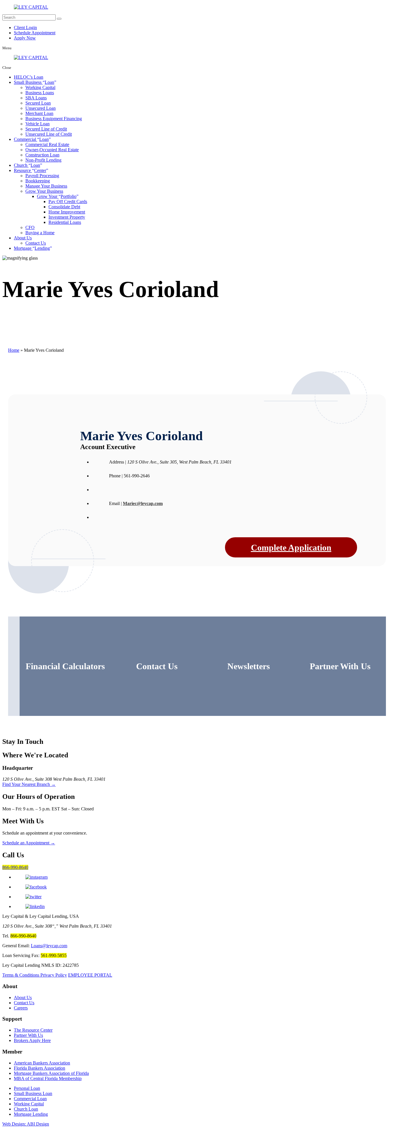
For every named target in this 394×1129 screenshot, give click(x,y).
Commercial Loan (30, 1098)
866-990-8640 (15, 867)
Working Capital (40, 87)
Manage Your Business (46, 186)
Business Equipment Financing (53, 118)
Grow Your (56, 196)
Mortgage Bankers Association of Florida (51, 1073)
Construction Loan (42, 154)
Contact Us (35, 243)
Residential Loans (64, 222)
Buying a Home (40, 232)
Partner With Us (28, 1035)
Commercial (31, 139)
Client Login (25, 27)
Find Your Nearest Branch (29, 784)
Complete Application (291, 547)
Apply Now (25, 37)
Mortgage (32, 248)
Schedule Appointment (34, 32)
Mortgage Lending (31, 1114)
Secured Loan (38, 103)
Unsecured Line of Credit (48, 134)
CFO (30, 227)
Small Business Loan (33, 1093)
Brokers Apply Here (32, 1040)
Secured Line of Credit (46, 128)
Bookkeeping (37, 180)
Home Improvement (66, 211)
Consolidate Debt (64, 206)
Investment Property (66, 217)
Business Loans (39, 92)
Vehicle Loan (37, 123)
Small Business (34, 82)
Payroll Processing (42, 175)
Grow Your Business (44, 191)
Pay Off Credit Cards (67, 201)
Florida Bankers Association (39, 1068)
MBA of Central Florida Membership (48, 1078)
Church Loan (26, 1109)
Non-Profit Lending (43, 160)
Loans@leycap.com (49, 945)
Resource (30, 170)
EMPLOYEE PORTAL (90, 975)
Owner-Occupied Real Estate (52, 149)
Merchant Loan (39, 113)
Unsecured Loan (40, 108)
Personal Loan (27, 1088)
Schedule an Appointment (28, 842)
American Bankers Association (42, 1062)
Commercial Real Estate (47, 144)
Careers (21, 1007)
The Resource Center (33, 1030)
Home (13, 350)
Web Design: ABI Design (25, 1124)
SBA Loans (36, 97)
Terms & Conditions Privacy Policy (34, 975)
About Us (23, 237)
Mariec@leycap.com (143, 503)
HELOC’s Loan (28, 77)
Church (27, 165)
